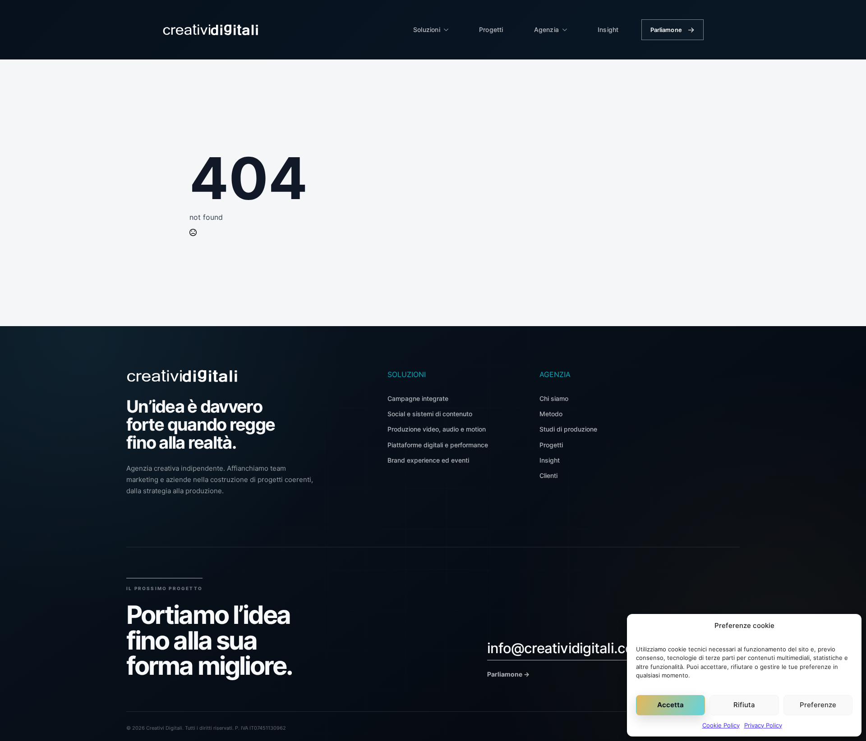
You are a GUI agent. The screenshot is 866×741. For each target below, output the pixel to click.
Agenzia (546, 29)
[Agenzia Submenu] (567, 30)
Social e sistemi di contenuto (429, 414)
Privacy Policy (763, 725)
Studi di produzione (568, 429)
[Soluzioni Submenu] (448, 30)
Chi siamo (553, 398)
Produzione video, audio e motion (436, 429)
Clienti (548, 475)
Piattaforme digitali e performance (437, 445)
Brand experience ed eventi (428, 460)
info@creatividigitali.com (566, 648)
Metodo (550, 414)
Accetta (670, 704)
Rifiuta (744, 704)
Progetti (491, 29)
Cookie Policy (721, 725)
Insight (608, 29)
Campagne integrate (417, 398)
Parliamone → (508, 674)
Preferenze (818, 704)
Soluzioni (426, 29)
